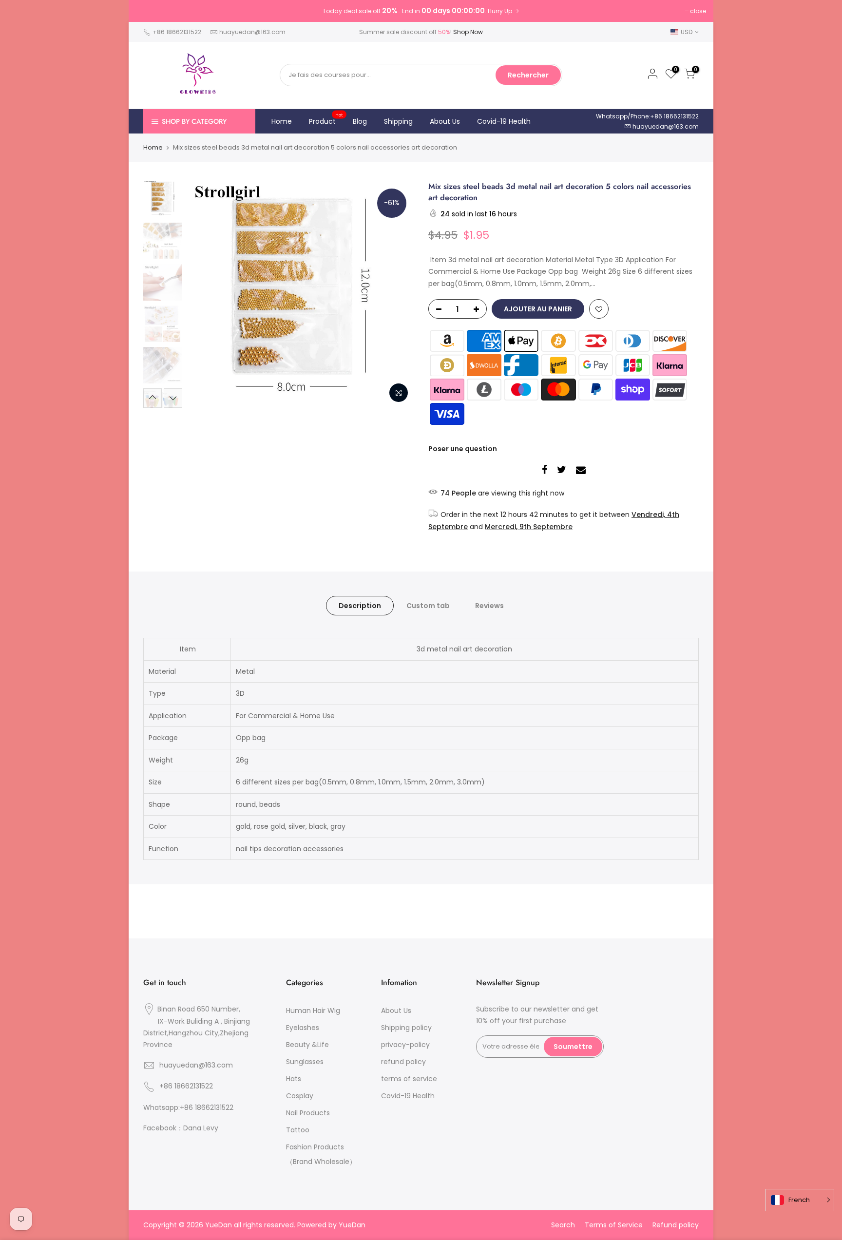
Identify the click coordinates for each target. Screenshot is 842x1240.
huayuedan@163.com (252, 32)
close (698, 11)
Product (326, 119)
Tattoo (297, 1130)
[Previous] (204, 294)
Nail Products (308, 1113)
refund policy (403, 1062)
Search (563, 1225)
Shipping (398, 121)
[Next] (396, 294)
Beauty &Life (307, 1044)
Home (281, 121)
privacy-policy (405, 1044)
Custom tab (428, 605)
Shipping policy (406, 1027)
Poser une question (462, 449)
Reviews (489, 605)
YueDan (352, 1225)
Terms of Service (614, 1225)
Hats (293, 1079)
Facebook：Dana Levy (180, 1128)
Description (360, 605)
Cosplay (299, 1096)
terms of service (409, 1079)
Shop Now (468, 32)
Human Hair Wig (313, 1010)
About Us (445, 121)
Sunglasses (305, 1062)
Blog (360, 121)
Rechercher (528, 75)
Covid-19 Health (504, 121)
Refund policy (675, 1225)
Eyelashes (302, 1027)
